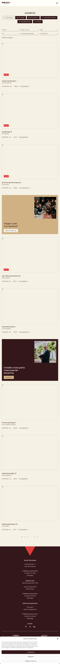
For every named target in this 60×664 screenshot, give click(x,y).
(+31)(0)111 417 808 (30, 573)
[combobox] (11, 30)
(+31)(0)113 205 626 (30, 596)
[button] (57, 639)
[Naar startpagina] (6, 3)
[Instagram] (30, 627)
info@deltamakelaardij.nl (30, 571)
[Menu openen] (57, 3)
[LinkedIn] (34, 627)
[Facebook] (26, 627)
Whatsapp (30, 575)
